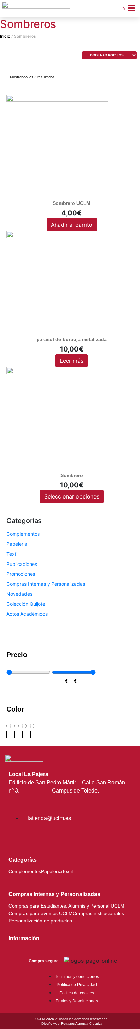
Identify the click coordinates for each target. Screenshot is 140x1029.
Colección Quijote (25, 604)
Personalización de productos (40, 921)
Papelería (16, 544)
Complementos (23, 534)
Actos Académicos (27, 614)
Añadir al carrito (71, 224)
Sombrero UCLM (71, 203)
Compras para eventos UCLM (40, 913)
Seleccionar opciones (71, 496)
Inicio (5, 36)
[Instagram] (16, 836)
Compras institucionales (98, 913)
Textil (12, 554)
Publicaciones (21, 564)
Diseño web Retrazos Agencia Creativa (71, 1023)
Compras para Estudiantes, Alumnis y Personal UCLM (66, 906)
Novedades (19, 594)
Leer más (71, 360)
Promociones (20, 574)
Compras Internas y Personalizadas (45, 584)
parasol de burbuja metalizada (72, 339)
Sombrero (71, 475)
